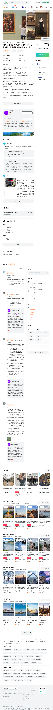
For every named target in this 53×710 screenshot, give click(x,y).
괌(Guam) (6, 641)
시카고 (36, 639)
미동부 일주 (16, 662)
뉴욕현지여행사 (26, 673)
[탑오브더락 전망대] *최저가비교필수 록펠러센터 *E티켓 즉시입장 (20, 588)
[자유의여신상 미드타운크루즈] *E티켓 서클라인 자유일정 (8, 619)
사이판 (47, 639)
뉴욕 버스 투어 (39, 656)
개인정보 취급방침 (26, 694)
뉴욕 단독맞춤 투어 (18, 656)
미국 (4, 42)
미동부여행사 (30, 676)
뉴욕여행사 (28, 670)
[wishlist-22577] (24, 474)
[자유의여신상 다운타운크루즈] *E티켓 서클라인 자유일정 (32, 619)
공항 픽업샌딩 (35, 653)
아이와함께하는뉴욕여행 (17, 680)
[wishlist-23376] (36, 540)
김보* (8, 292)
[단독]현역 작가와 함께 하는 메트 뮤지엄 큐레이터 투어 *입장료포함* (44, 489)
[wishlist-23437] (36, 507)
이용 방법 (24, 690)
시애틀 (31, 639)
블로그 (32, 692)
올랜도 (37, 641)
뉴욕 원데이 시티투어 (29, 649)
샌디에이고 (16, 641)
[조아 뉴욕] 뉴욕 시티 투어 (8, 522)
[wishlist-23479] (48, 540)
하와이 (27, 639)
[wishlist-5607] (48, 474)
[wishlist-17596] (36, 604)
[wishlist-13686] (48, 604)
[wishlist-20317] (12, 540)
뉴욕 (7, 42)
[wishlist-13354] (48, 573)
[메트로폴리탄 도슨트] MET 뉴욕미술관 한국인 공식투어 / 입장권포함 (8, 489)
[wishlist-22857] (48, 507)
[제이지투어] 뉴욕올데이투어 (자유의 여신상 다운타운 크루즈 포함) (32, 522)
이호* (8, 403)
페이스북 (32, 688)
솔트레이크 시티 (43, 641)
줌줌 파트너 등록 (36, 2)
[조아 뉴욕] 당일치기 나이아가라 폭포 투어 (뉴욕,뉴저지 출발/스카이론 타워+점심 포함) (8, 555)
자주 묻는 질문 (25, 700)
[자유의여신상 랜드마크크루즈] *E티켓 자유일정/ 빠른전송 (20, 619)
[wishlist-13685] (24, 604)
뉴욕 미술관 (6, 670)
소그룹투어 (33, 662)
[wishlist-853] (24, 507)
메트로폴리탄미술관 (8, 676)
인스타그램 (33, 690)
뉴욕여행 (21, 670)
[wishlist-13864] (12, 604)
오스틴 (10, 643)
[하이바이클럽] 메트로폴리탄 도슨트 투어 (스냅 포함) (20, 489)
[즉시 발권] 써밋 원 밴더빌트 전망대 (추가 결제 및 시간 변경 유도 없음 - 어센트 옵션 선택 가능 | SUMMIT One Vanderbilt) (8, 588)
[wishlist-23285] (12, 573)
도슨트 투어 (43, 653)
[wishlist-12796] (36, 474)
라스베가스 (8, 639)
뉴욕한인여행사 (7, 673)
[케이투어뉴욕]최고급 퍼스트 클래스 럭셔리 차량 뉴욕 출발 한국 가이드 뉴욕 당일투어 (44, 522)
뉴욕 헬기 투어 (7, 662)
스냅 (40, 662)
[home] (5, 3)
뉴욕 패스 (6, 659)
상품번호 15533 (20, 42)
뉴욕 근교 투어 (25, 662)
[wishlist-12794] (12, 474)
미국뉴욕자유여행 (20, 676)
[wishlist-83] (24, 540)
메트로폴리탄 (44, 673)
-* (7, 271)
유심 (29, 659)
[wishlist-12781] (24, 573)
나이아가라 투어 (7, 649)
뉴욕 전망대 (15, 653)
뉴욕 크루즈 (21, 659)
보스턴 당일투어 (17, 649)
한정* (8, 338)
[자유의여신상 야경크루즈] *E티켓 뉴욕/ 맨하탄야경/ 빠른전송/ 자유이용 (44, 619)
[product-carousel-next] (26, 119)
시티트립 (11, 111)
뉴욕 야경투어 (7, 653)
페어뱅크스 (16, 643)
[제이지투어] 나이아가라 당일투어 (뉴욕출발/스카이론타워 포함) (32, 555)
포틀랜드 (32, 641)
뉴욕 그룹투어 (12, 42)
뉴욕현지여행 (17, 673)
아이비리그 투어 (7, 656)
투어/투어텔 (28, 680)
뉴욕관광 (14, 670)
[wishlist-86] (12, 507)
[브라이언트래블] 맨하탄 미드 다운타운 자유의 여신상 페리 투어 (20, 522)
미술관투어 (6, 680)
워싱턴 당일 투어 (25, 653)
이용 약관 (24, 692)
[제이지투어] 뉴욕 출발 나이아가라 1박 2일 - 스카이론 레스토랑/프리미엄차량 (44, 555)
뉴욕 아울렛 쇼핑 (29, 656)
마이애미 (6, 643)
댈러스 (27, 641)
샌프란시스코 (22, 639)
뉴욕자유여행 (37, 670)
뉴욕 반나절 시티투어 (41, 649)
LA (13, 639)
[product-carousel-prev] (23, 119)
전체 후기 (32, 694)
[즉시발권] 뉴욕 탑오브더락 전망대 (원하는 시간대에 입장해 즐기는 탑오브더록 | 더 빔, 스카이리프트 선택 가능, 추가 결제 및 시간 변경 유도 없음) (32, 588)
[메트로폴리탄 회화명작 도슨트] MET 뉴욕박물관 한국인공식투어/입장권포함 (15, 280)
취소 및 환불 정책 (26, 696)
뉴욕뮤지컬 (13, 659)
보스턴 (11, 641)
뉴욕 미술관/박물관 (37, 659)
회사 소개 (24, 688)
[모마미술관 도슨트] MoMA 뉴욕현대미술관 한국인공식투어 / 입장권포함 (32, 489)
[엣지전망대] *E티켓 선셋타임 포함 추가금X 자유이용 (44, 588)
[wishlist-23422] (36, 573)
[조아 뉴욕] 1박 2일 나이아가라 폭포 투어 (20, 555)
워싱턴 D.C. (41, 639)
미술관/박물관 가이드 (40, 676)
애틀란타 (22, 641)
